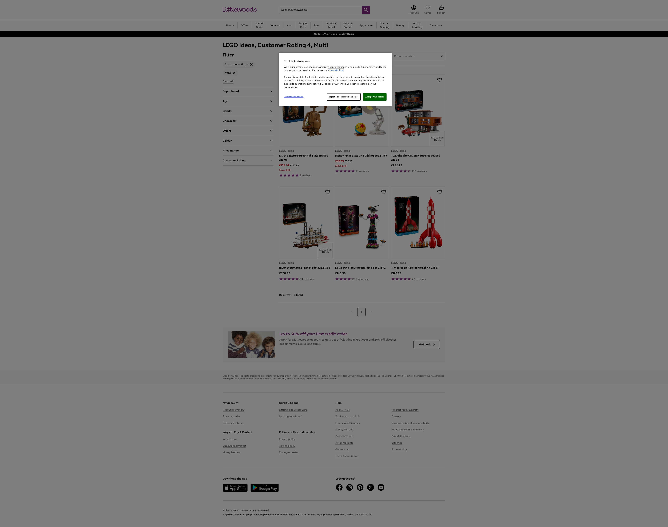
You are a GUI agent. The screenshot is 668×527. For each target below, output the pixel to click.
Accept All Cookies (374, 96)
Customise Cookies (294, 96)
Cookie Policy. (335, 70)
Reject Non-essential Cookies (344, 96)
